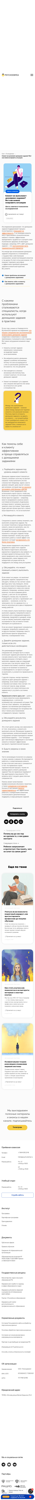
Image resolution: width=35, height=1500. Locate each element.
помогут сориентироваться (13, 789)
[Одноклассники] (11, 821)
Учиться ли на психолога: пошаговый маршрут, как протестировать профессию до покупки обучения (16, 916)
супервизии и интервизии (17, 786)
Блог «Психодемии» (8, 154)
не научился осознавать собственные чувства (16, 488)
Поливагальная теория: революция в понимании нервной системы (16, 1064)
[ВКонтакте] (6, 821)
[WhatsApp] (21, 821)
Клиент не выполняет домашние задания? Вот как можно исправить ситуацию (16, 157)
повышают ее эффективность (13, 232)
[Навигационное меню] (32, 75)
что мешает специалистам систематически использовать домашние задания (17, 333)
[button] (17, 1496)
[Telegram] (16, 821)
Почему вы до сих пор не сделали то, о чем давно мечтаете (16, 836)
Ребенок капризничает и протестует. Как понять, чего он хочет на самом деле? (18, 849)
